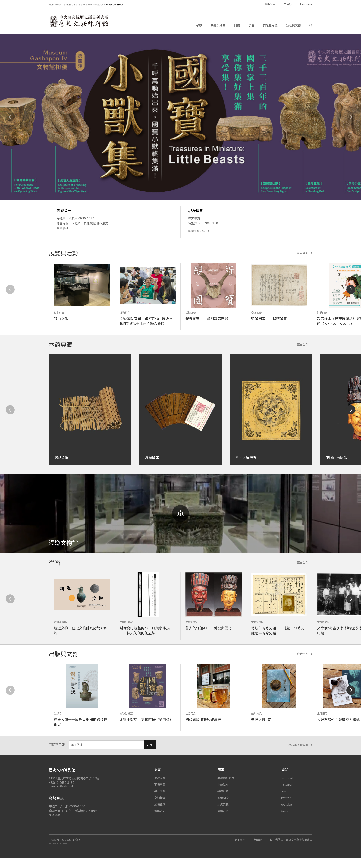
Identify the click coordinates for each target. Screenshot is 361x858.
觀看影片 (94, 178)
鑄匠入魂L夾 (261, 719)
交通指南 (159, 798)
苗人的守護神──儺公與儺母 (208, 628)
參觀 (199, 25)
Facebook (287, 778)
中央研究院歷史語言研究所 (64, 839)
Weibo (285, 811)
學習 (251, 25)
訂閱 (149, 745)
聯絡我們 (223, 811)
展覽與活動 (218, 25)
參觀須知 (159, 778)
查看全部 (302, 253)
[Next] (350, 117)
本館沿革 (223, 784)
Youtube (286, 804)
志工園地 (240, 839)
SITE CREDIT (63, 843)
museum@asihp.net (61, 786)
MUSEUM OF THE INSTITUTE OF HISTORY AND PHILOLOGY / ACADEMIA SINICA (86, 5)
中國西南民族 (336, 457)
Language (306, 4)
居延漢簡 (62, 457)
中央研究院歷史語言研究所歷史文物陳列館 (78, 21)
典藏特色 (223, 791)
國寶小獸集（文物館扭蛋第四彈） (146, 719)
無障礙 (288, 4)
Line (283, 791)
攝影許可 (159, 811)
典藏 (237, 25)
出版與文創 (293, 25)
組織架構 (223, 804)
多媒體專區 (270, 25)
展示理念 (223, 798)
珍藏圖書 (152, 457)
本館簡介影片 (225, 778)
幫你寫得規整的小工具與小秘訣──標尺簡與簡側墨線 (145, 630)
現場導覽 (159, 784)
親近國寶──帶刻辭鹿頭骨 (206, 318)
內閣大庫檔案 (246, 457)
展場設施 (159, 804)
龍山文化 (61, 318)
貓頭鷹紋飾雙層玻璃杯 (203, 719)
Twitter (286, 798)
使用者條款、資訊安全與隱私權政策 (291, 839)
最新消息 (270, 4)
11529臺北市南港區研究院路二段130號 (74, 778)
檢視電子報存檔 (298, 745)
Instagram (287, 784)
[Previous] (10, 117)
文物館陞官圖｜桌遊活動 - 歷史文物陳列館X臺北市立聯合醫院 (146, 321)
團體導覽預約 (196, 231)
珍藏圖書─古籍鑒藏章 (269, 318)
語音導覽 (159, 791)
